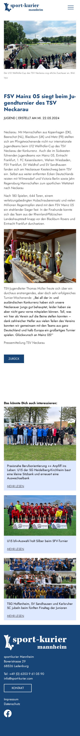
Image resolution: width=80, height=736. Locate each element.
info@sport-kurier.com (18, 678)
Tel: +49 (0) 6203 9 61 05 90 (24, 674)
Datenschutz (12, 704)
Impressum (11, 699)
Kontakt (18, 688)
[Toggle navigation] (70, 7)
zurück (14, 359)
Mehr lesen (15, 486)
